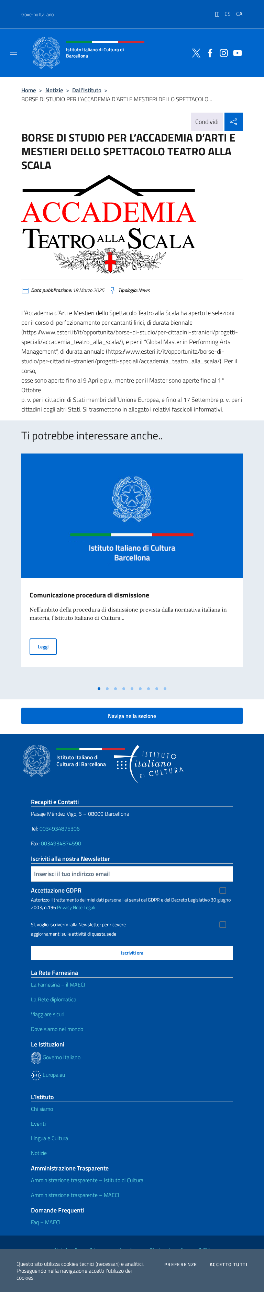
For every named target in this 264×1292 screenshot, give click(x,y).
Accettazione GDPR (56, 890)
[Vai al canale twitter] (194, 52)
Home (28, 90)
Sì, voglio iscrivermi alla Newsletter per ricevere (78, 924)
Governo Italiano (37, 14)
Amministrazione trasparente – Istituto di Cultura (87, 1180)
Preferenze (180, 1264)
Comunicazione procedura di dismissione (89, 595)
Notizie (54, 90)
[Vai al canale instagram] (222, 52)
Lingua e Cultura (49, 1138)
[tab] (99, 688)
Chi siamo (42, 1109)
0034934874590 (61, 843)
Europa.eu (53, 1075)
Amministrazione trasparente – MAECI (75, 1195)
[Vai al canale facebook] (208, 52)
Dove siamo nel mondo (57, 1029)
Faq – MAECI (45, 1222)
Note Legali (84, 907)
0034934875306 (60, 828)
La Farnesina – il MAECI (58, 984)
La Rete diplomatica (53, 999)
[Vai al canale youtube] (236, 52)
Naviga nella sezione (132, 716)
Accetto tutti (229, 1264)
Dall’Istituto (86, 90)
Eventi (38, 1123)
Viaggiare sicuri (47, 1014)
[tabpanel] (132, 568)
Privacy (64, 907)
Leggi (47, 646)
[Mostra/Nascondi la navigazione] (14, 52)
